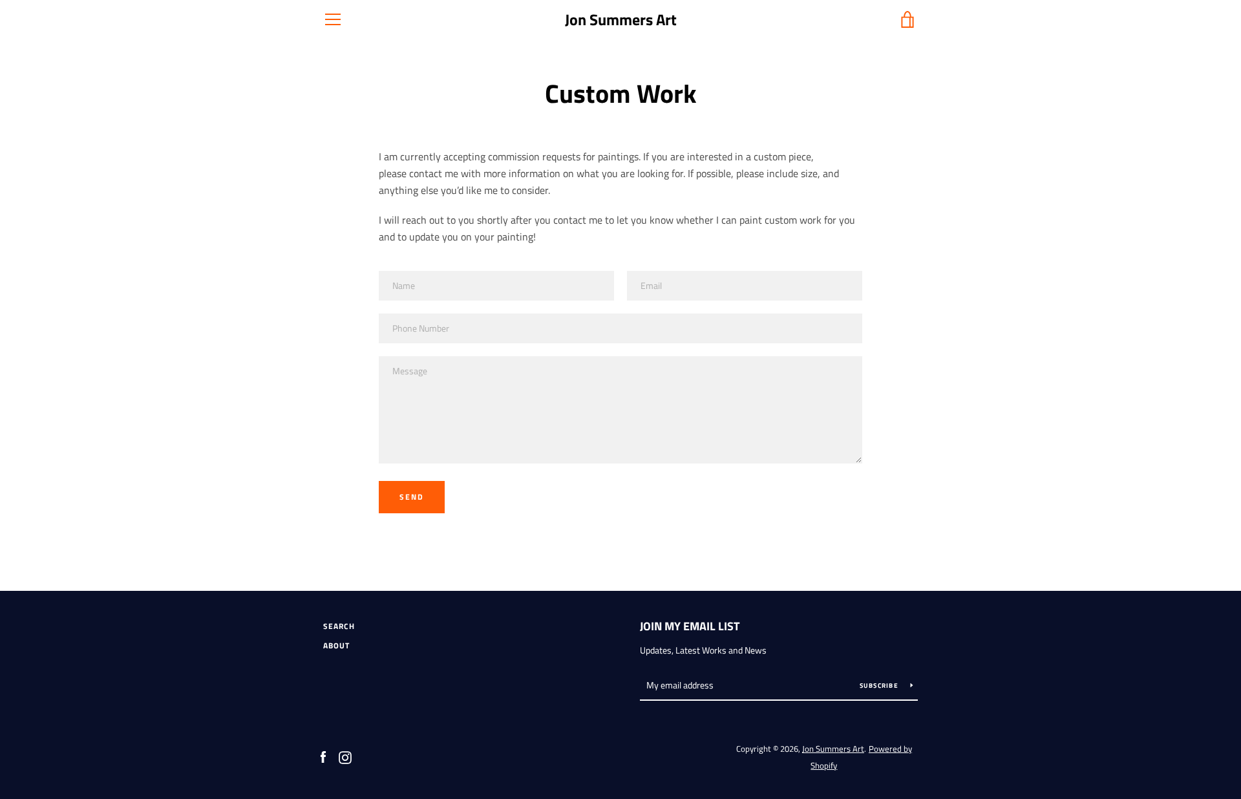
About (336, 645)
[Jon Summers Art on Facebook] (323, 756)
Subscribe (880, 685)
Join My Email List (689, 626)
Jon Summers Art (621, 19)
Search (339, 626)
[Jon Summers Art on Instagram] (345, 756)
